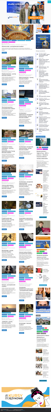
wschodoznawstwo (10, 105)
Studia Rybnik (45, 253)
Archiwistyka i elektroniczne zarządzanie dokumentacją (24, 109)
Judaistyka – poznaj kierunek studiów (7, 322)
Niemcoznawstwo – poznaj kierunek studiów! (26, 78)
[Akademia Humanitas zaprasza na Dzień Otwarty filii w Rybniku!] (43, 244)
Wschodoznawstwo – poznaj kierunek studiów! (8, 108)
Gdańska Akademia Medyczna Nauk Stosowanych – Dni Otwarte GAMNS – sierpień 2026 (46, 278)
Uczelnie (38, 333)
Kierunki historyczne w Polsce (6, 40)
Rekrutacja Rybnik (39, 253)
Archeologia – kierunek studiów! (25, 324)
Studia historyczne (10, 68)
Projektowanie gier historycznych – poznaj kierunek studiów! (8, 220)
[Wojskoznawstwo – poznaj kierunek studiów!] (9, 60)
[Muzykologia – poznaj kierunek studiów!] (9, 237)
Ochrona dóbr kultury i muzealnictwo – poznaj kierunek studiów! (8, 187)
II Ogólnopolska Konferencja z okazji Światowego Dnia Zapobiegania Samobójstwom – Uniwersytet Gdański (44, 86)
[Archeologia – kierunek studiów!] (26, 308)
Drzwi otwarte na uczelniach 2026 (41, 249)
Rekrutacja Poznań (39, 331)
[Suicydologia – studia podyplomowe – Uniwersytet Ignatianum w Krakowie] (39, 197)
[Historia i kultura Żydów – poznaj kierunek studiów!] (26, 237)
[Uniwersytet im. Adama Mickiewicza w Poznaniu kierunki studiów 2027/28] (43, 321)
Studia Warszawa (45, 149)
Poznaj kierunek (28, 40)
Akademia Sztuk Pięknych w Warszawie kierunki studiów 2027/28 (45, 374)
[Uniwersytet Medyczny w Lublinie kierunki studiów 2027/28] (39, 367)
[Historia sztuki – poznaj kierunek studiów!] (17, 31)
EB (43, 160)
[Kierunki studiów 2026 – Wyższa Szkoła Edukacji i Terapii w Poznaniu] (39, 360)
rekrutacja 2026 (42, 251)
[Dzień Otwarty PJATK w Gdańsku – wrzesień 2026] (39, 271)
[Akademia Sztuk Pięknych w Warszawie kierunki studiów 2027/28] (39, 374)
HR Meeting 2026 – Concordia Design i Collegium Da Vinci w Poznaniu (44, 130)
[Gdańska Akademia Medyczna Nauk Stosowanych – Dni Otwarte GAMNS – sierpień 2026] (39, 278)
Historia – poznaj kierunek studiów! (8, 285)
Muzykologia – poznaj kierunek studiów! (7, 251)
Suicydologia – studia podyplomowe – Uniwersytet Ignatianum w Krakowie (45, 197)
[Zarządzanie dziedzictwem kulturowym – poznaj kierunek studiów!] (26, 270)
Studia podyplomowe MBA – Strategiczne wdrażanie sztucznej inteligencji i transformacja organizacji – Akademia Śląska (46, 208)
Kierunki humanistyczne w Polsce (24, 100)
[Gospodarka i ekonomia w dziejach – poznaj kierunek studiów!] (26, 205)
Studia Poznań (45, 331)
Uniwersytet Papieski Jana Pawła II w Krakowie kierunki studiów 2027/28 (46, 351)
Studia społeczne (39, 149)
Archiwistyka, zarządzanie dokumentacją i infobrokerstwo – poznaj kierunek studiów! (26, 184)
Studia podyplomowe (45, 147)
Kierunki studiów (14, 40)
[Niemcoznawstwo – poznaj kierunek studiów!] (26, 60)
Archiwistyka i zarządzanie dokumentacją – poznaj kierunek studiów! (26, 148)
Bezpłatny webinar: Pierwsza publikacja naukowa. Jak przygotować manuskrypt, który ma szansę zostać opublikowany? (44, 62)
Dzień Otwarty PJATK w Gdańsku (44, 96)
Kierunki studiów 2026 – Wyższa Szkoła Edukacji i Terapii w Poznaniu (46, 359)
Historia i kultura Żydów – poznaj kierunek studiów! (25, 253)
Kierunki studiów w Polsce (21, 40)
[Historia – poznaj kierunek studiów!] (9, 270)
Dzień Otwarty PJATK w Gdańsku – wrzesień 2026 (46, 270)
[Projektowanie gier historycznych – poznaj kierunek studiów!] (9, 205)
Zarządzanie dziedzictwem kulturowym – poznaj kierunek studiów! (26, 289)
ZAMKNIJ (49, 1)
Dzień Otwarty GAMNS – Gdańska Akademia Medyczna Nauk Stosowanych (44, 92)
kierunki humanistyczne (12, 44)
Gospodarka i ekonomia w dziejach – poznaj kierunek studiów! (26, 220)
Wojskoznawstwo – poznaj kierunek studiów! (9, 74)
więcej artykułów (43, 217)
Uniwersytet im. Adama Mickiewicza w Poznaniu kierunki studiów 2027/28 (43, 338)
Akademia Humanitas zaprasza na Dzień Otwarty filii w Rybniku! (43, 257)
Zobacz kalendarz (38, 133)
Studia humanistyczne (22, 105)
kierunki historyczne (5, 44)
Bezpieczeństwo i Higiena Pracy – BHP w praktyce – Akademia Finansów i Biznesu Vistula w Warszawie (42, 155)
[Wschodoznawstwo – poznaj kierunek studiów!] (9, 94)
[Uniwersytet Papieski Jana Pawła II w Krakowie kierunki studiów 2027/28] (39, 352)
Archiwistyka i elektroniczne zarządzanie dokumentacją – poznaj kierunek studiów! (26, 115)
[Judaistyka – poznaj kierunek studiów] (9, 308)
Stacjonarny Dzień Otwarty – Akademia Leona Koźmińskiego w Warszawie (44, 80)
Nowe (40, 147)
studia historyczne (18, 44)
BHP (37, 147)
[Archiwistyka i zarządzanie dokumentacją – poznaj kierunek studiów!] (26, 133)
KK (8, 70)
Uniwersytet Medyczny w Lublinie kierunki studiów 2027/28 (46, 366)
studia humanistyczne (24, 44)
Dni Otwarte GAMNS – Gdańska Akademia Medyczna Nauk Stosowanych (44, 55)
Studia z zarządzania (22, 281)
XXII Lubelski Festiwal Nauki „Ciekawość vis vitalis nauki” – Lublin (44, 104)
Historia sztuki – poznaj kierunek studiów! (13, 46)
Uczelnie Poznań (43, 333)
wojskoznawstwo (9, 72)
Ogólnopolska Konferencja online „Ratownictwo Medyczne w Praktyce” (44, 113)
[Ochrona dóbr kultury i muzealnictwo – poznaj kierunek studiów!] (9, 168)
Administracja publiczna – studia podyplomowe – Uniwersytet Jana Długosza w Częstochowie (46, 188)
